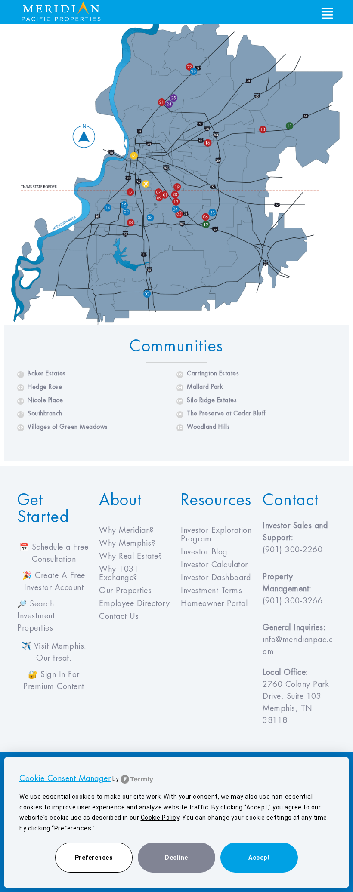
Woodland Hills (203, 427)
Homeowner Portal (214, 603)
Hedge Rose (40, 387)
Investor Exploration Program (216, 534)
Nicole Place (40, 400)
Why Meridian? (126, 530)
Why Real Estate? (130, 556)
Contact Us (119, 616)
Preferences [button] (73, 828)
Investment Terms (211, 590)
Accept (259, 857)
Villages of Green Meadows (63, 427)
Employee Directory (134, 603)
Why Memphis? (127, 543)
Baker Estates (42, 373)
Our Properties (125, 590)
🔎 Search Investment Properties (36, 616)
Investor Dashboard (216, 577)
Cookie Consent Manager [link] (65, 778)
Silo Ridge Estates (207, 400)
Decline (176, 857)
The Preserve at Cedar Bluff (221, 413)
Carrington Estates (208, 373)
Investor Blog (204, 552)
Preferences (94, 857)
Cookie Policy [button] (160, 817)
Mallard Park (200, 387)
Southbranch (40, 413)
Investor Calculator (214, 565)
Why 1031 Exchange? (119, 573)
